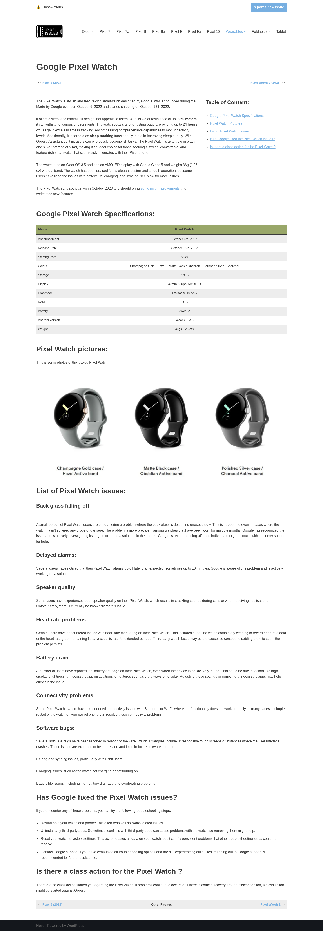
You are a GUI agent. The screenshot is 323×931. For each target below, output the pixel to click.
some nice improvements (160, 188)
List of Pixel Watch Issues (230, 131)
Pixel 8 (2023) (52, 904)
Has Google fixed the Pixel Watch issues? (242, 139)
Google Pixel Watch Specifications (237, 116)
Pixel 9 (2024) (52, 82)
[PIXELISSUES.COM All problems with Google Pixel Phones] (49, 31)
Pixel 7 (105, 31)
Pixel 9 (176, 31)
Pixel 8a (158, 31)
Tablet (281, 31)
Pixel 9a (194, 31)
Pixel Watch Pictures (226, 123)
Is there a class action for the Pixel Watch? (243, 147)
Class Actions (49, 7)
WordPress (75, 925)
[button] (92, 32)
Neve (40, 925)
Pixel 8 (140, 31)
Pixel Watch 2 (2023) (265, 82)
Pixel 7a (122, 31)
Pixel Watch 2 (271, 904)
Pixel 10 (213, 31)
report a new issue (269, 7)
